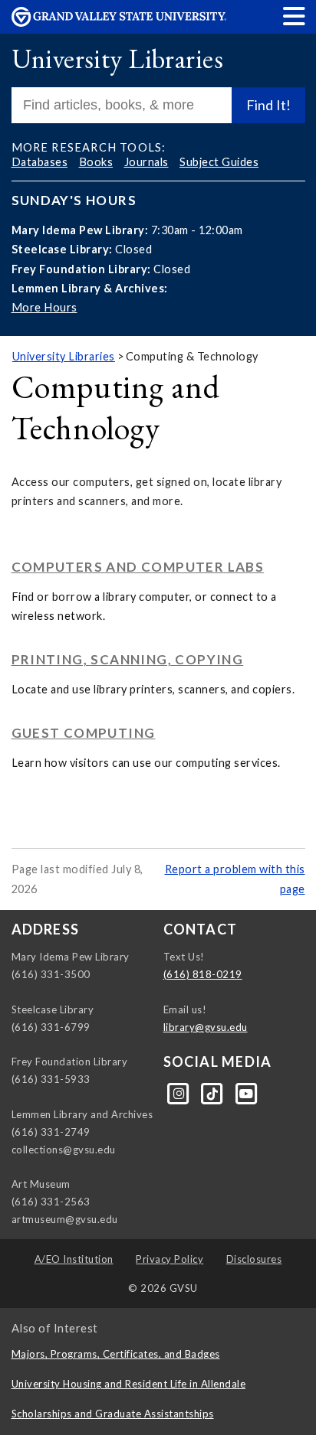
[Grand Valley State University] (119, 22)
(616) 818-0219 (202, 974)
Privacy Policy (169, 1259)
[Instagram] (180, 1092)
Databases (40, 161)
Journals (146, 161)
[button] (294, 16)
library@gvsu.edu (205, 1027)
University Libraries (117, 58)
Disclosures (254, 1259)
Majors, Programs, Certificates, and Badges (116, 1354)
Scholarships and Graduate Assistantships (113, 1413)
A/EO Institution (74, 1259)
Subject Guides (218, 161)
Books (96, 161)
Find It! (268, 104)
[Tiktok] (214, 1092)
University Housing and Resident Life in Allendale (129, 1384)
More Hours (44, 307)
